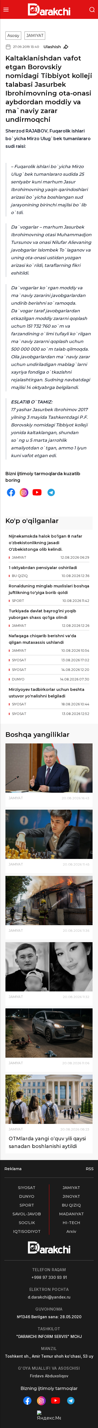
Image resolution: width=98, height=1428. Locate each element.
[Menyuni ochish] (6, 9)
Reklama (13, 1168)
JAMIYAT (34, 35)
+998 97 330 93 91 (49, 1277)
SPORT (27, 1205)
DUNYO (26, 1196)
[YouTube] (37, 492)
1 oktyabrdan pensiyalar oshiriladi (43, 567)
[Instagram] (24, 492)
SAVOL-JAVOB (27, 1213)
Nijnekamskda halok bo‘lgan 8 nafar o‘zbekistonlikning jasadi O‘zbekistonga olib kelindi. (45, 543)
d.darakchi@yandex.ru (49, 1297)
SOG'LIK (27, 1222)
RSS (90, 1168)
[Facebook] (10, 492)
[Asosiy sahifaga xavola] (49, 9)
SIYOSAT (26, 1187)
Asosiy (13, 35)
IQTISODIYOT (27, 1231)
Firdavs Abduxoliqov (49, 1376)
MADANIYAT (71, 1213)
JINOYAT (71, 1196)
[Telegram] (51, 492)
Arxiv (71, 1231)
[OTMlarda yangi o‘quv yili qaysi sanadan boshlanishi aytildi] (49, 1099)
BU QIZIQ (71, 1205)
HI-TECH (71, 1222)
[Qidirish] (92, 9)
